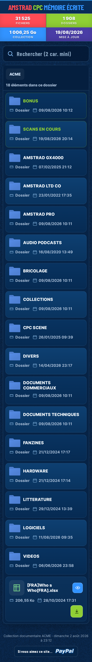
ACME (15, 74)
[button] (46, 599)
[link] (46, 106)
